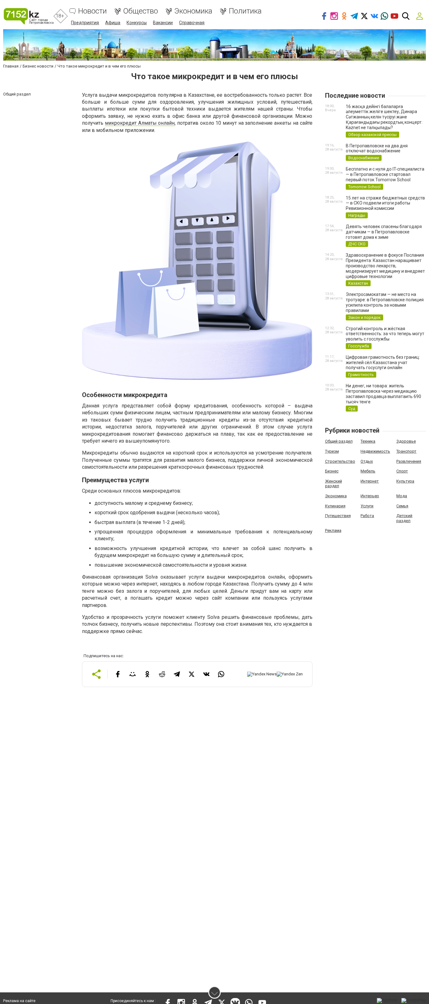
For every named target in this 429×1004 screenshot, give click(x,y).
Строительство (340, 461)
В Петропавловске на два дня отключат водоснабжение (377, 148)
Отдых (367, 461)
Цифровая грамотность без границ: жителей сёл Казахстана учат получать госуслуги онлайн (383, 362)
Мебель (368, 471)
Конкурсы (137, 22)
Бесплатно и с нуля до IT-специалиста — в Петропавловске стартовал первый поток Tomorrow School (385, 174)
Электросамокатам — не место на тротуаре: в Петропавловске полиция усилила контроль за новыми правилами (385, 302)
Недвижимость (375, 451)
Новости (92, 11)
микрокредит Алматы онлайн (140, 123)
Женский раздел (333, 483)
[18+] (28, 16)
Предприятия (85, 22)
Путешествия (338, 515)
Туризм (332, 451)
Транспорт (406, 451)
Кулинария (335, 506)
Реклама (333, 530)
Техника (368, 441)
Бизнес (332, 471)
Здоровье (406, 441)
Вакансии (163, 22)
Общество (140, 11)
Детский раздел (404, 518)
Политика (245, 11)
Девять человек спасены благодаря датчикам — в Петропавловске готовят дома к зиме (384, 232)
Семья (402, 506)
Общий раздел (339, 441)
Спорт (402, 471)
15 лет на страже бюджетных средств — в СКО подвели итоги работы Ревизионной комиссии (385, 203)
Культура (405, 481)
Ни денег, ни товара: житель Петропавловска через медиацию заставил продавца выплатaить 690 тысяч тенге (383, 393)
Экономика (193, 11)
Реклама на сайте (19, 1001)
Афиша (112, 22)
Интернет (370, 481)
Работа (367, 515)
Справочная (191, 22)
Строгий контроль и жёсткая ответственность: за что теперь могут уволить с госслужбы (385, 334)
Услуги (367, 506)
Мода (401, 496)
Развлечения (408, 461)
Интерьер (370, 496)
